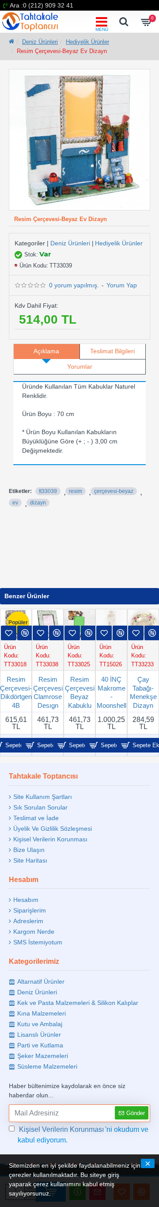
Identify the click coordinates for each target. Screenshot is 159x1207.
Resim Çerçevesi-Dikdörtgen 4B (16, 692)
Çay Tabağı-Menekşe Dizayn (143, 692)
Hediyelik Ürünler (87, 41)
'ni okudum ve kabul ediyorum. (83, 1135)
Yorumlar (79, 366)
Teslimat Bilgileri (112, 351)
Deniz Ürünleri (40, 41)
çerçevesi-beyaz (113, 491)
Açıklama (46, 351)
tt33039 (48, 491)
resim (75, 491)
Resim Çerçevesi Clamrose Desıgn (48, 692)
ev (15, 503)
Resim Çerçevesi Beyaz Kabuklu (80, 692)
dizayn (38, 503)
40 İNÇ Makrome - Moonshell (111, 692)
